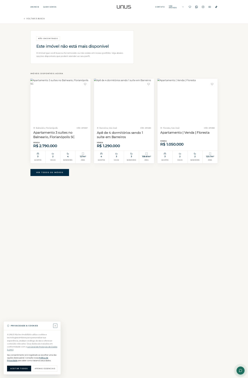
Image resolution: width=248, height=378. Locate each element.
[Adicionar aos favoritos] (85, 84)
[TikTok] (216, 7)
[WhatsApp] (196, 7)
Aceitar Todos (19, 369)
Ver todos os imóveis (49, 172)
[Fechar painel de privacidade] (55, 326)
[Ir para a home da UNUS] (124, 7)
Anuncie (34, 7)
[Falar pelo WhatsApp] (241, 371)
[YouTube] (209, 7)
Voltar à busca (35, 19)
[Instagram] (203, 7)
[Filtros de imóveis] (183, 6)
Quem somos (49, 7)
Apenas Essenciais (45, 369)
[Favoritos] (190, 7)
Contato (160, 7)
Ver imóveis (173, 6)
